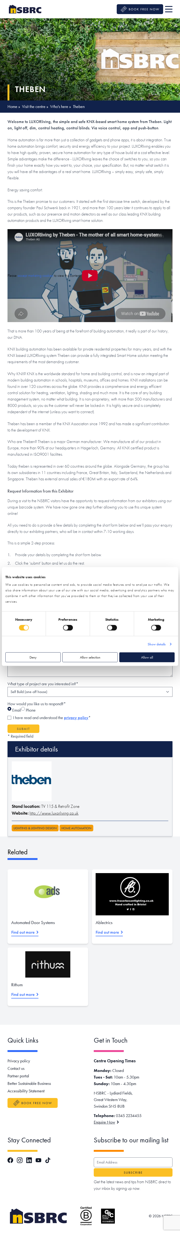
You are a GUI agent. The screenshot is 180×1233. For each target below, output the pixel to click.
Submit (23, 729)
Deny (33, 657)
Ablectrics (104, 922)
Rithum (17, 985)
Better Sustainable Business (29, 1083)
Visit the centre (33, 106)
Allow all (147, 657)
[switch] (68, 628)
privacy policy (76, 717)
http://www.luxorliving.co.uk (54, 813)
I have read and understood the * (52, 717)
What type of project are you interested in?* (43, 683)
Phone (30, 710)
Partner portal (18, 1076)
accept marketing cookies (35, 275)
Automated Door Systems (33, 922)
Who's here (59, 106)
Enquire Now (104, 1122)
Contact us (16, 1068)
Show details (156, 644)
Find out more (23, 932)
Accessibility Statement (26, 1091)
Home (12, 106)
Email (16, 710)
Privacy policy (19, 1060)
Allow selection (90, 657)
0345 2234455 (129, 1115)
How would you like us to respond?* (37, 703)
